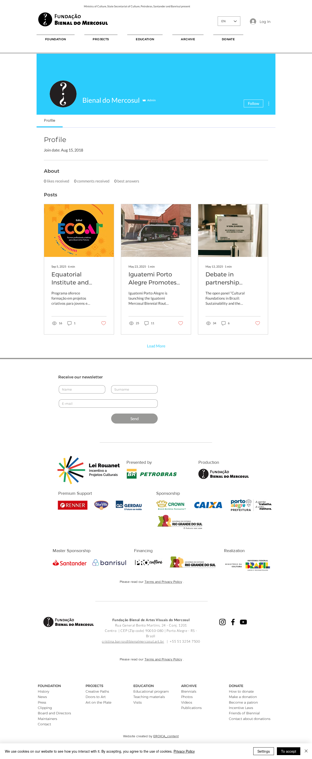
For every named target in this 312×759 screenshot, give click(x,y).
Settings (263, 751)
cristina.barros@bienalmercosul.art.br (133, 641)
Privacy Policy (184, 751)
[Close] (306, 751)
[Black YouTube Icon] (243, 622)
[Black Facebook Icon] (233, 622)
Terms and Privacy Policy (163, 582)
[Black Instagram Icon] (222, 622)
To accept (288, 751)
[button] (56, 39)
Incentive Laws (241, 708)
